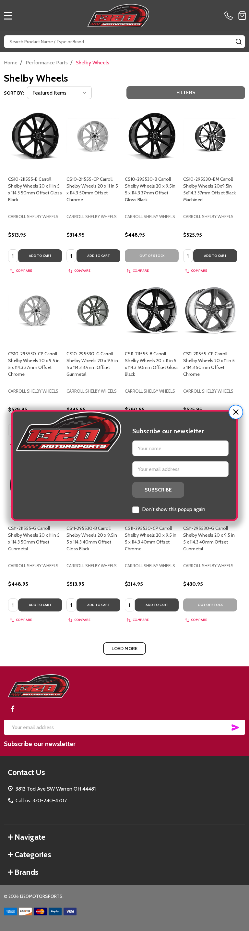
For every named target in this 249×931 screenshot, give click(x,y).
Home (11, 62)
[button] (236, 412)
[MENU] (8, 15)
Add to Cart (40, 256)
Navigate (30, 837)
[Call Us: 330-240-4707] (229, 15)
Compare (24, 271)
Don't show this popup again (173, 509)
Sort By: (14, 93)
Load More (124, 648)
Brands (27, 872)
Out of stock (151, 256)
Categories (33, 854)
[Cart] (242, 15)
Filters (186, 92)
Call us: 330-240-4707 (41, 800)
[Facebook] (12, 709)
